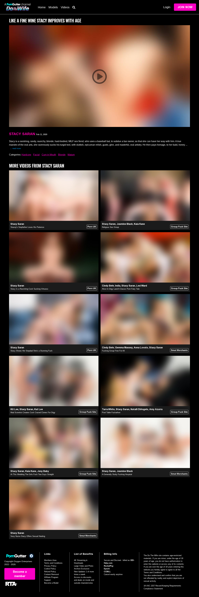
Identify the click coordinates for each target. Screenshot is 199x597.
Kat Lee (38, 409)
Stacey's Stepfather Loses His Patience (27, 227)
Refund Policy (50, 572)
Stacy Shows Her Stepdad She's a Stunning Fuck (31, 351)
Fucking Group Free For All (113, 351)
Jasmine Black (125, 224)
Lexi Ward (141, 285)
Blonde (62, 154)
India (117, 285)
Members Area (50, 560)
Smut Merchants (179, 350)
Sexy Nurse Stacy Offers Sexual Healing (27, 536)
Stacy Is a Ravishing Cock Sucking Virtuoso (29, 289)
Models (53, 7)
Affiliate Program (51, 577)
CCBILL (107, 572)
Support (47, 580)
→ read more (15, 148)
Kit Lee (14, 409)
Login (166, 7)
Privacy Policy (50, 566)
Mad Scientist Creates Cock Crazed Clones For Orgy (32, 412)
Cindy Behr (108, 285)
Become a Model (51, 583)
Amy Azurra (155, 409)
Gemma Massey (124, 347)
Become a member (20, 574)
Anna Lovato (141, 347)
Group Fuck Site (179, 226)
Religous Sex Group (110, 227)
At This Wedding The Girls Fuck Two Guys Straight (32, 474)
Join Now (185, 7)
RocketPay (108, 566)
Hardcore (26, 154)
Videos (65, 7)
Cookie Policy (50, 569)
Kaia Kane (139, 224)
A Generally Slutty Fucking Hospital (117, 474)
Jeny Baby (43, 471)
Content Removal (51, 574)
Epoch (107, 569)
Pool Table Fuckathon (111, 412)
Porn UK (91, 226)
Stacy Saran (22, 134)
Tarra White (108, 409)
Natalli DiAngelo (139, 409)
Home (42, 7)
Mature (71, 154)
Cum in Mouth (49, 154)
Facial (36, 154)
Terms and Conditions (53, 563)
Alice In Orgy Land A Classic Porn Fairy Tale (121, 289)
